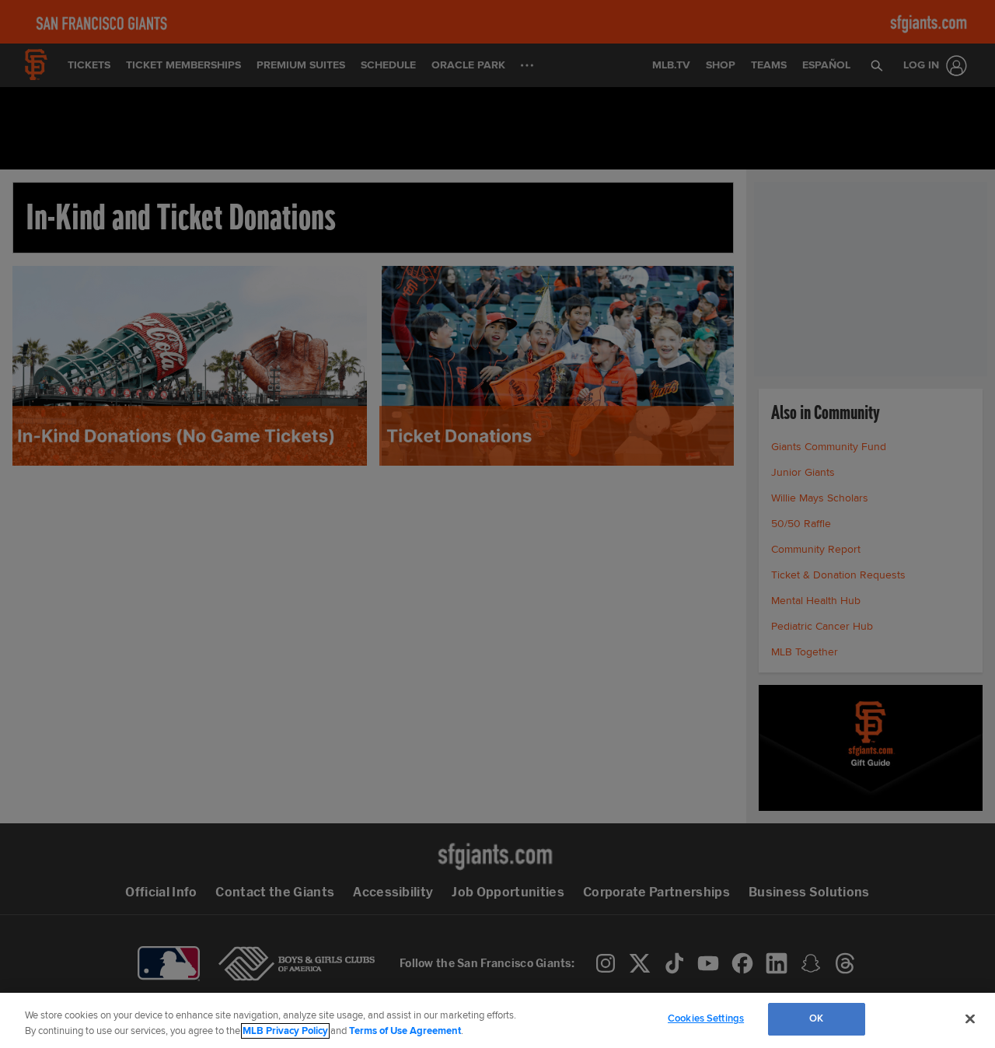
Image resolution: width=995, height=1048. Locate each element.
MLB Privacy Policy (285, 1031)
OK (816, 1018)
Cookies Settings (706, 1018)
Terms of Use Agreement (405, 1031)
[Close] (970, 1018)
